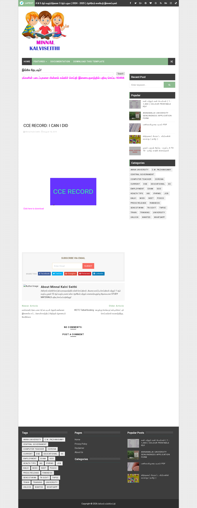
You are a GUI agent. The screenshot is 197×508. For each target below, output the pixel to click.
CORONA (159, 179)
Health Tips (137, 193)
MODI (142, 198)
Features (39, 61)
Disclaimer (79, 448)
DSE (145, 184)
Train (134, 212)
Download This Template (88, 61)
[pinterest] (145, 3)
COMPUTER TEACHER (141, 179)
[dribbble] (156, 3)
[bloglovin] (151, 3)
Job (166, 193)
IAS (148, 193)
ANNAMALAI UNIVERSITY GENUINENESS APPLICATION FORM (157, 115)
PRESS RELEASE (138, 203)
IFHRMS (157, 193)
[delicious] (176, 3)
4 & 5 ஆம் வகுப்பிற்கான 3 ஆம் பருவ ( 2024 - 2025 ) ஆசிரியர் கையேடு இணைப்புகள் (76, 3)
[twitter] (135, 3)
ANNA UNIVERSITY (140, 170)
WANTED (146, 217)
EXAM (150, 189)
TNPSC (163, 208)
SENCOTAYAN (137, 208)
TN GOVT (151, 208)
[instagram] (171, 3)
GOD (159, 189)
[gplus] (140, 3)
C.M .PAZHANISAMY (161, 170)
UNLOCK (135, 217)
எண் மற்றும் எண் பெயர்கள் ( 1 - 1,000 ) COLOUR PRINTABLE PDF (157, 103)
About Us (79, 452)
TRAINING (145, 212)
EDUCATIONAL (158, 184)
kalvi (133, 198)
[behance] (166, 3)
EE (169, 184)
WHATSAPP (159, 217)
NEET (151, 198)
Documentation (60, 61)
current (135, 184)
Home (27, 61)
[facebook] (130, 3)
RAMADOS (155, 203)
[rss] (161, 3)
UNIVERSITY (159, 212)
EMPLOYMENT (137, 189)
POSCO (160, 198)
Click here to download (33, 208)
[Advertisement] (122, 31)
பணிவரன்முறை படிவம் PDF (155, 124)
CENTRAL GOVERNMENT (142, 174)
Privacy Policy (81, 444)
